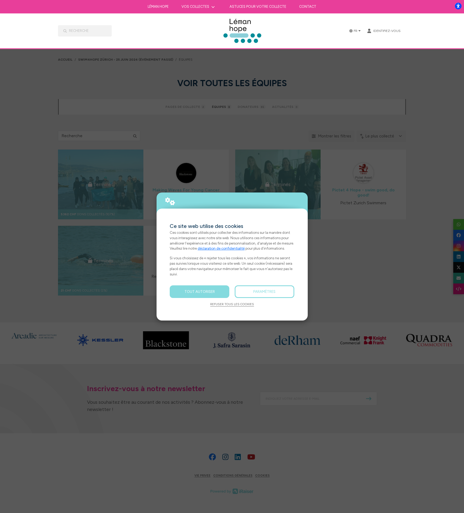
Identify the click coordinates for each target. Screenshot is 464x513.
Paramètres (264, 291)
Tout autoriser (199, 291)
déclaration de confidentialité (221, 248)
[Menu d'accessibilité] (458, 6)
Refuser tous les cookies (232, 304)
